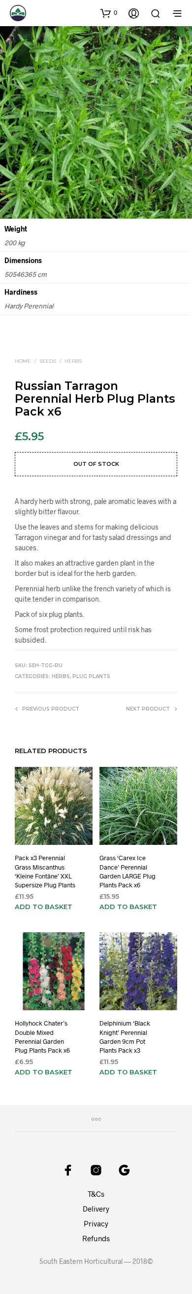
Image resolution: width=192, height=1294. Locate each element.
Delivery (96, 1208)
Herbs (73, 361)
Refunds (96, 1238)
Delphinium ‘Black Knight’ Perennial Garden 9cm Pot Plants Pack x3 (124, 1037)
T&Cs (96, 1193)
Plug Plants (91, 676)
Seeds (47, 361)
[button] (108, 13)
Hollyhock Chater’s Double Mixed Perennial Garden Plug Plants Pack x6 (42, 1037)
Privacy (96, 1223)
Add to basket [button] (43, 907)
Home (23, 361)
